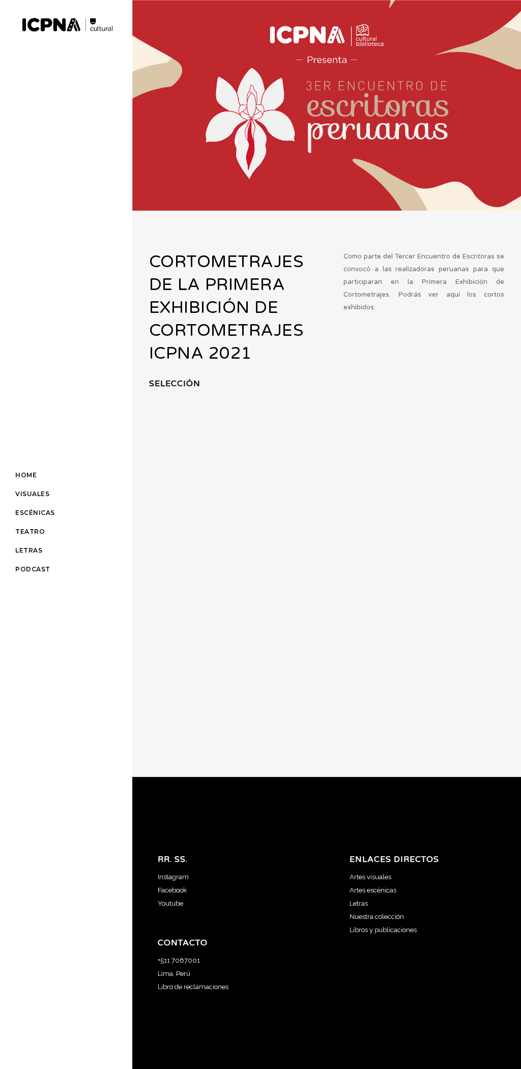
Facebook (172, 890)
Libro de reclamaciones (193, 987)
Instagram (173, 877)
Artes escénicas (373, 890)
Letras (359, 903)
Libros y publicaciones (383, 930)
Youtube (170, 903)
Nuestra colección (377, 916)
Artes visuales (370, 877)
